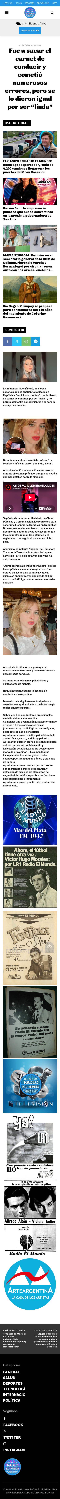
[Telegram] (35, 341)
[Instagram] (4, 1444)
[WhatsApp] (26, 341)
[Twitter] (17, 341)
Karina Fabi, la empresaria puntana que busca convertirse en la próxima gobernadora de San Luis (28, 213)
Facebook (13, 1425)
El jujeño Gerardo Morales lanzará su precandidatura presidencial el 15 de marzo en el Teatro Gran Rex (45, 1340)
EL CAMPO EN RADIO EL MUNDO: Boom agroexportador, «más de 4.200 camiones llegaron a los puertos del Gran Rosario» (28, 166)
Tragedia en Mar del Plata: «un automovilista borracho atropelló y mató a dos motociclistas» (14, 1340)
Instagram (14, 1450)
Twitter (12, 1437)
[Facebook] (7, 341)
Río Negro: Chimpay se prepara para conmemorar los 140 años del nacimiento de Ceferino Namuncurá (28, 311)
